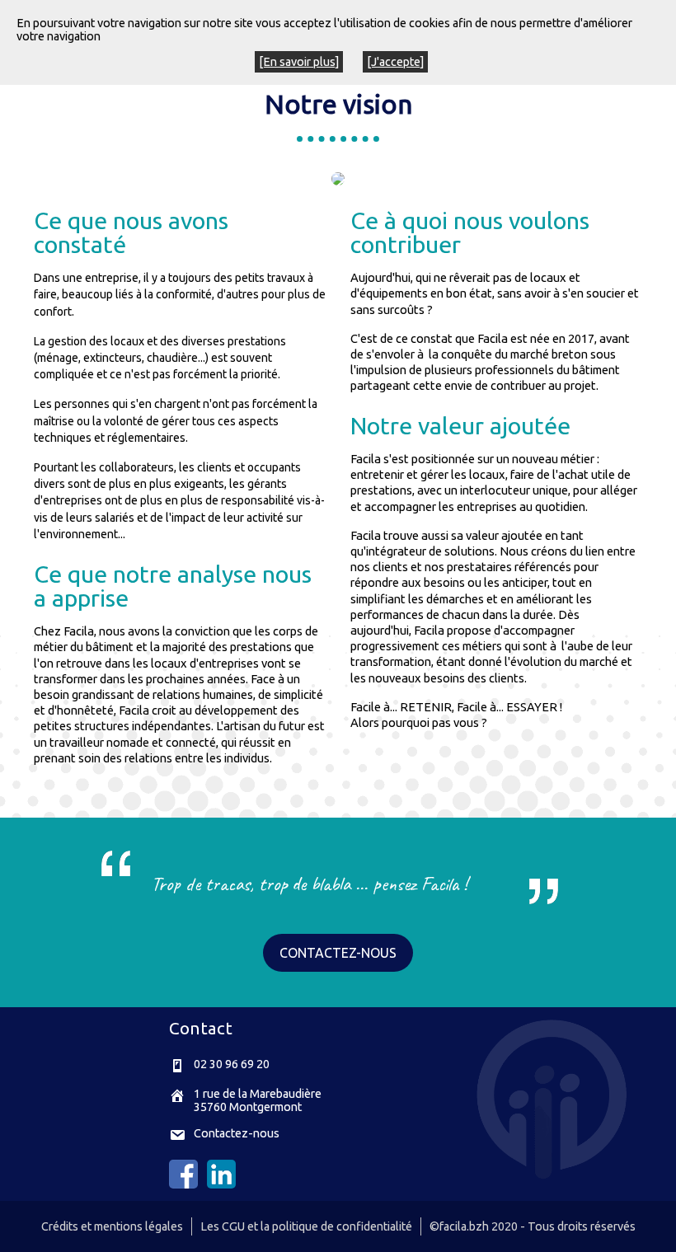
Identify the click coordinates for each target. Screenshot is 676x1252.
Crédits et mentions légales (112, 1226)
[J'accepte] (395, 61)
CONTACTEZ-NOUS (338, 952)
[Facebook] (183, 1184)
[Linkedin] (221, 1184)
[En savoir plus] (299, 61)
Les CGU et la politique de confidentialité (306, 1226)
